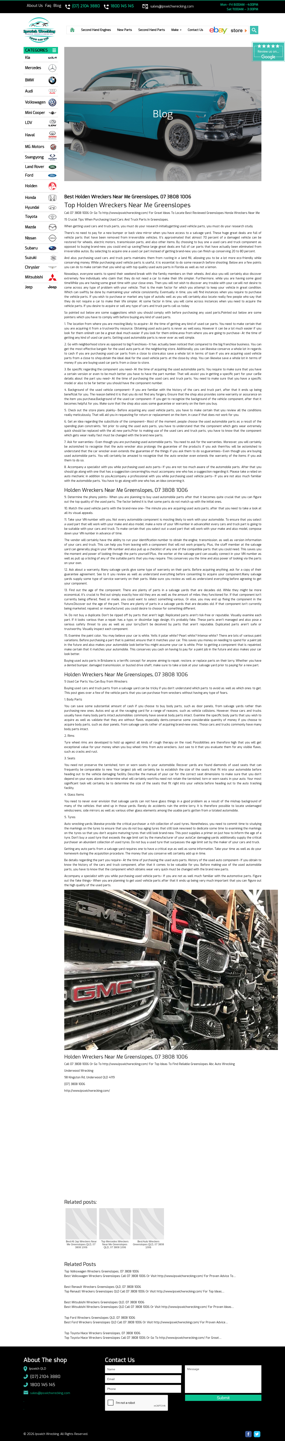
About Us (35, 5)
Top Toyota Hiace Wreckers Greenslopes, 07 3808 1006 (102, 1333)
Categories (36, 50)
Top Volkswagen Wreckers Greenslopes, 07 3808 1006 (101, 1271)
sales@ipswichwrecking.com (50, 1393)
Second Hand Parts (151, 30)
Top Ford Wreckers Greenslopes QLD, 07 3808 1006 (99, 1318)
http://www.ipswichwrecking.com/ (125, 213)
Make (175, 30)
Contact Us (195, 30)
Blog (57, 5)
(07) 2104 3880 (45, 1376)
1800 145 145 (42, 1385)
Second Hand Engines (96, 30)
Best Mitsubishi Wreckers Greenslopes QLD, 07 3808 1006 (104, 1302)
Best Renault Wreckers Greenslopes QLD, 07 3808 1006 (102, 1287)
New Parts (124, 30)
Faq (48, 5)
